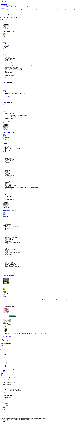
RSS (4, 409)
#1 (3, 76)
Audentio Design (19, 416)
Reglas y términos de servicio (8, 411)
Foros (4, 352)
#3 (3, 122)
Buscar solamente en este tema (13, 388)
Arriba (4, 408)
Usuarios (4, 360)
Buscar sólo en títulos (12, 377)
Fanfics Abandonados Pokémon (10, 17)
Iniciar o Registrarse (5, 1)
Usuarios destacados (9, 365)
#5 (3, 276)
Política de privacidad (7, 412)
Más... (5, 398)
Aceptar (4, 420)
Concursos (5, 358)
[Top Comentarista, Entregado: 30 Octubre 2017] (7, 320)
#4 (3, 200)
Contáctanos (5, 405)
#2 (3, 97)
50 (5, 89)
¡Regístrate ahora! (3, 4)
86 (5, 41)
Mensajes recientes (9, 397)
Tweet (1, 345)
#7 (3, 337)
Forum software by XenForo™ (11, 415)
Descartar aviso (3, 8)
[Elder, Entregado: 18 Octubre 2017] (4, 34)
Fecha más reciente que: (6, 384)
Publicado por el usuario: (6, 379)
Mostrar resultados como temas (16, 390)
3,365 (6, 326)
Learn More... (8, 420)
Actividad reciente (8, 367)
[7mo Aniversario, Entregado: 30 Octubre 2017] (4, 320)
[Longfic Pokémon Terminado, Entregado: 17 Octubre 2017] (4, 289)
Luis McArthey (25, 17)
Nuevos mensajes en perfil (10, 369)
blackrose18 (5, 336)
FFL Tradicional (6, 403)
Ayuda (4, 406)
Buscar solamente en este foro (13, 389)
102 (6, 295)
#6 (3, 305)
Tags (4, 370)
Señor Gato (6, 285)
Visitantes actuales (8, 366)
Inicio (4, 407)
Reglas (4, 371)
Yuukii (4, 82)
